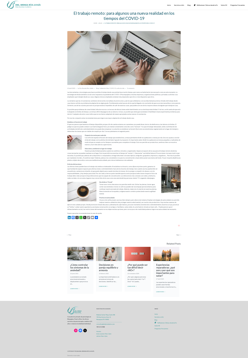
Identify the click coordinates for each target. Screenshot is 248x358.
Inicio (156, 314)
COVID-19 (112, 88)
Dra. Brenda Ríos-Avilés (86, 88)
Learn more (74, 288)
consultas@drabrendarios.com (105, 324)
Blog (100, 23)
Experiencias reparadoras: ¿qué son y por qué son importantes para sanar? (165, 270)
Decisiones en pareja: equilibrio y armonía (108, 267)
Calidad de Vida (104, 88)
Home (95, 23)
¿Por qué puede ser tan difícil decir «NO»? (137, 267)
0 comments (130, 88)
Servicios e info (159, 317)
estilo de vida (120, 88)
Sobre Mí (157, 326)
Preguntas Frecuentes (161, 328)
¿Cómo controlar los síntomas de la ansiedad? (79, 267)
